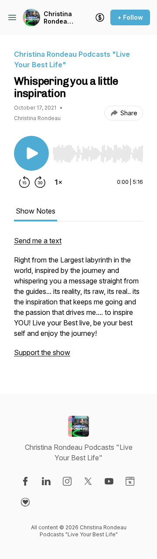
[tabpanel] (78, 300)
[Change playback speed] (58, 182)
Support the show (42, 352)
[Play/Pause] (31, 153)
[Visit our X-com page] (88, 481)
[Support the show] (100, 17)
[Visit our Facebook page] (25, 481)
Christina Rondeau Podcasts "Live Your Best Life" (59, 17)
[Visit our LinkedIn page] (46, 481)
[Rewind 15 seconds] (24, 182)
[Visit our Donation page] (25, 502)
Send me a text (37, 240)
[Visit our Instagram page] (67, 481)
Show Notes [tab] (35, 211)
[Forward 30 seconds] (40, 182)
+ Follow (130, 17)
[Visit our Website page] (130, 481)
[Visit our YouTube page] (109, 481)
